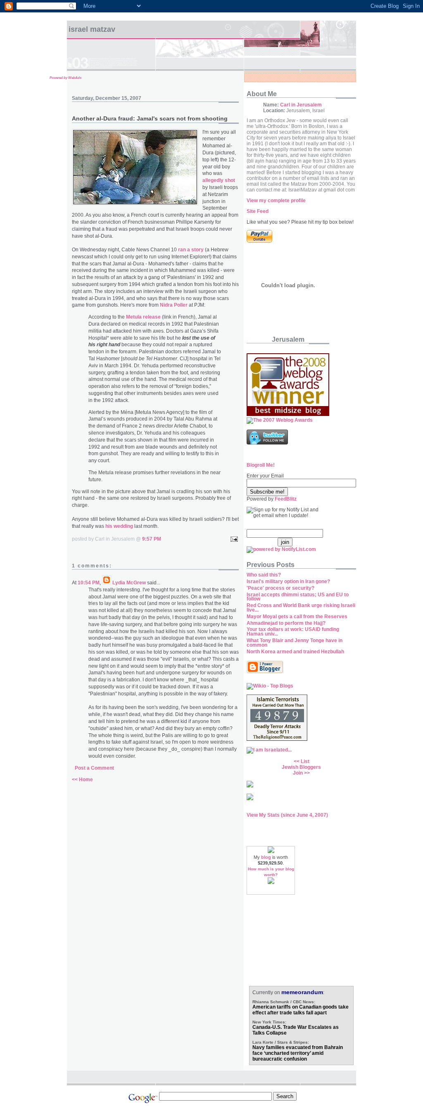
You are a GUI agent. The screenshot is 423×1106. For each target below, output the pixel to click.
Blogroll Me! (261, 465)
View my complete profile (276, 200)
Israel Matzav (92, 29)
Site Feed (258, 211)
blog (266, 857)
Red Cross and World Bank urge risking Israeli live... (301, 608)
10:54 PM (89, 583)
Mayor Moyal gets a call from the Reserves (297, 616)
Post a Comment (94, 768)
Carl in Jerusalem (301, 105)
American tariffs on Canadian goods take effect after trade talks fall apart (300, 1010)
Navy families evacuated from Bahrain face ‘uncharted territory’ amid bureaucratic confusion (297, 1053)
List (305, 761)
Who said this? (264, 575)
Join (298, 773)
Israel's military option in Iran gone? (288, 581)
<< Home (82, 779)
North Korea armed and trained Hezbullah (295, 652)
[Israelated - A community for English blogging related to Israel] (269, 750)
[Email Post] (233, 539)
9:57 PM (151, 539)
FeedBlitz (286, 499)
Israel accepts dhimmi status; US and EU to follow (298, 597)
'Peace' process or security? (280, 588)
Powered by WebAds (65, 78)
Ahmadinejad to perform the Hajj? (286, 623)
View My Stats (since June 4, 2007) (287, 815)
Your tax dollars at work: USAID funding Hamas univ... (293, 631)
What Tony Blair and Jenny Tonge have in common (294, 643)
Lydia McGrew (129, 583)
